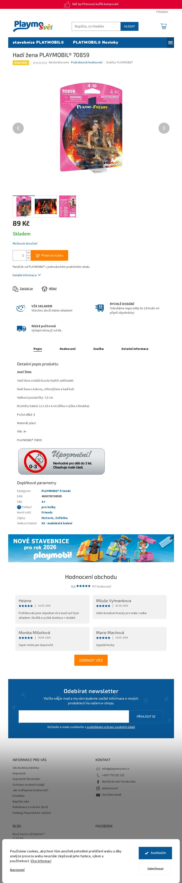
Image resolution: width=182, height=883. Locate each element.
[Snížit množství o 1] (28, 257)
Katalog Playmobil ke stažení (32, 813)
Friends (47, 512)
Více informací (41, 861)
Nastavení (17, 870)
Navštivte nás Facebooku (119, 781)
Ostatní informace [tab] (134, 349)
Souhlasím (158, 853)
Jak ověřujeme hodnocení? (30, 790)
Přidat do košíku (52, 255)
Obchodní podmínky (26, 768)
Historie (47, 518)
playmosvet (110, 788)
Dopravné (19, 773)
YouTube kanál (111, 795)
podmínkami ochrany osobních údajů (111, 727)
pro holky (48, 507)
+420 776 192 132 (113, 775)
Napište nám (21, 801)
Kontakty (19, 796)
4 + (44, 502)
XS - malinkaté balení (57, 523)
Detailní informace (25, 275)
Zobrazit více (91, 660)
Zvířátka (61, 518)
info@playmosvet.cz (115, 769)
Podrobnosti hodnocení (86, 63)
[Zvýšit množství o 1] (28, 252)
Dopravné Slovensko (26, 779)
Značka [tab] (98, 349)
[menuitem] (38, 42)
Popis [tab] (38, 349)
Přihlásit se (146, 716)
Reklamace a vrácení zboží (30, 807)
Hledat (129, 26)
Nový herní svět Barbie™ (29, 834)
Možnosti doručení (25, 244)
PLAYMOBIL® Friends (56, 491)
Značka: (119, 62)
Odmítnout (155, 869)
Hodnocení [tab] (67, 349)
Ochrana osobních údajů (28, 785)
